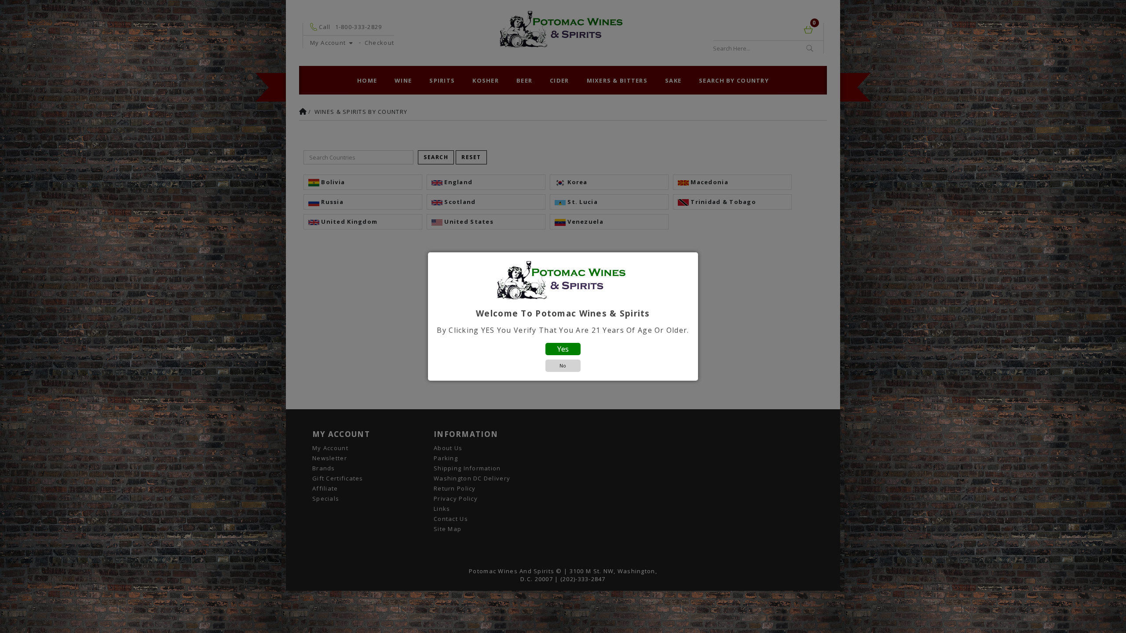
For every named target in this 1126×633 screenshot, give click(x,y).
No (562, 365)
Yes (563, 349)
